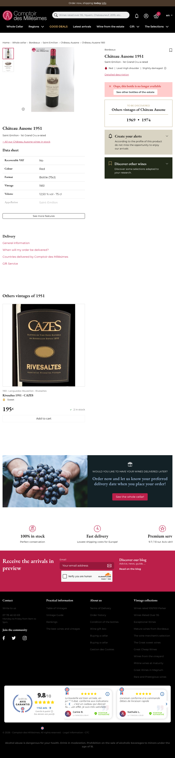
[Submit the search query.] (56, 15)
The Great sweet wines (147, 642)
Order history (98, 615)
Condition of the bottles (104, 621)
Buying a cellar (99, 635)
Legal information (73, 732)
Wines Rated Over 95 (146, 615)
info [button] (104, 3)
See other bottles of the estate (135, 92)
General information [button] (16, 243)
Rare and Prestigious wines (150, 676)
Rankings (51, 621)
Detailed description (117, 74)
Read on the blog (130, 568)
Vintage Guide (54, 615)
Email (63, 559)
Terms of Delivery (100, 608)
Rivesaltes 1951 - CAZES (18, 395)
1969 (133, 120)
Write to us (9, 608)
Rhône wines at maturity (148, 663)
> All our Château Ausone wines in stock (26, 141)
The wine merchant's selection (152, 635)
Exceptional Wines (145, 621)
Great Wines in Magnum (148, 670)
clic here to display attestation (118, 728)
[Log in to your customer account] (146, 16)
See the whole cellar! (130, 496)
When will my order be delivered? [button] (26, 250)
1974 (146, 120)
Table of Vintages (56, 608)
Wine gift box (98, 628)
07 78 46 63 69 (11, 615)
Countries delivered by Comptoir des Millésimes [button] (35, 256)
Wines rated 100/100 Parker (150, 608)
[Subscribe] (109, 566)
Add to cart (43, 418)
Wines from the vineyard (149, 656)
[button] (164, 68)
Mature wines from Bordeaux (151, 628)
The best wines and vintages (63, 628)
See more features (44, 216)
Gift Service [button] (10, 263)
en (168, 15)
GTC (87, 732)
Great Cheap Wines (145, 649)
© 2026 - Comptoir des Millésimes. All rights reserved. (32, 732)
